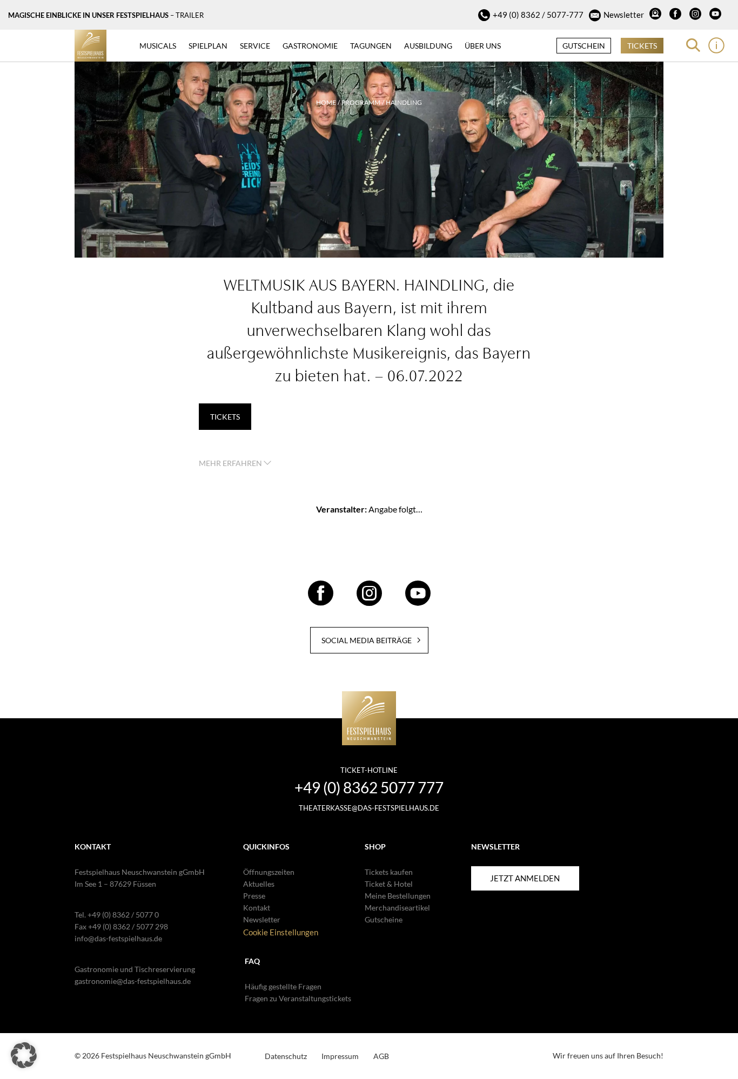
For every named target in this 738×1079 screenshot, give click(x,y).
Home (326, 102)
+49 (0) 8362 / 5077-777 (538, 14)
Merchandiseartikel (397, 907)
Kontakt (256, 907)
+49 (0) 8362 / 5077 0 (123, 914)
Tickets (642, 45)
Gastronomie (310, 45)
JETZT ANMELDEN (525, 878)
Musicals (157, 45)
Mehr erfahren (231, 463)
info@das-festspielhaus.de (118, 938)
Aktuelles (258, 883)
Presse (254, 895)
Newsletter (623, 14)
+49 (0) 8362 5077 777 (369, 787)
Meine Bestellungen (398, 895)
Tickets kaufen (389, 871)
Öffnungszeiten (268, 871)
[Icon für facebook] (676, 15)
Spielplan (208, 45)
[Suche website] (693, 45)
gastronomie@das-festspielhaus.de (133, 981)
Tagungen (371, 45)
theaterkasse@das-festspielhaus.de (369, 808)
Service (255, 45)
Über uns (483, 45)
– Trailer (187, 15)
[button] (24, 1055)
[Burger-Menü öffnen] (716, 45)
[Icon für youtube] (716, 15)
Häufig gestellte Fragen (283, 986)
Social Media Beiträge (366, 640)
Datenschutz (286, 1056)
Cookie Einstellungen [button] (280, 932)
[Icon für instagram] (696, 15)
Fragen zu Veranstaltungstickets (298, 998)
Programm (360, 102)
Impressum (340, 1056)
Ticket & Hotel (389, 883)
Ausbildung (428, 45)
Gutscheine (383, 919)
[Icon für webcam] (656, 15)
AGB (381, 1056)
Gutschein (583, 45)
